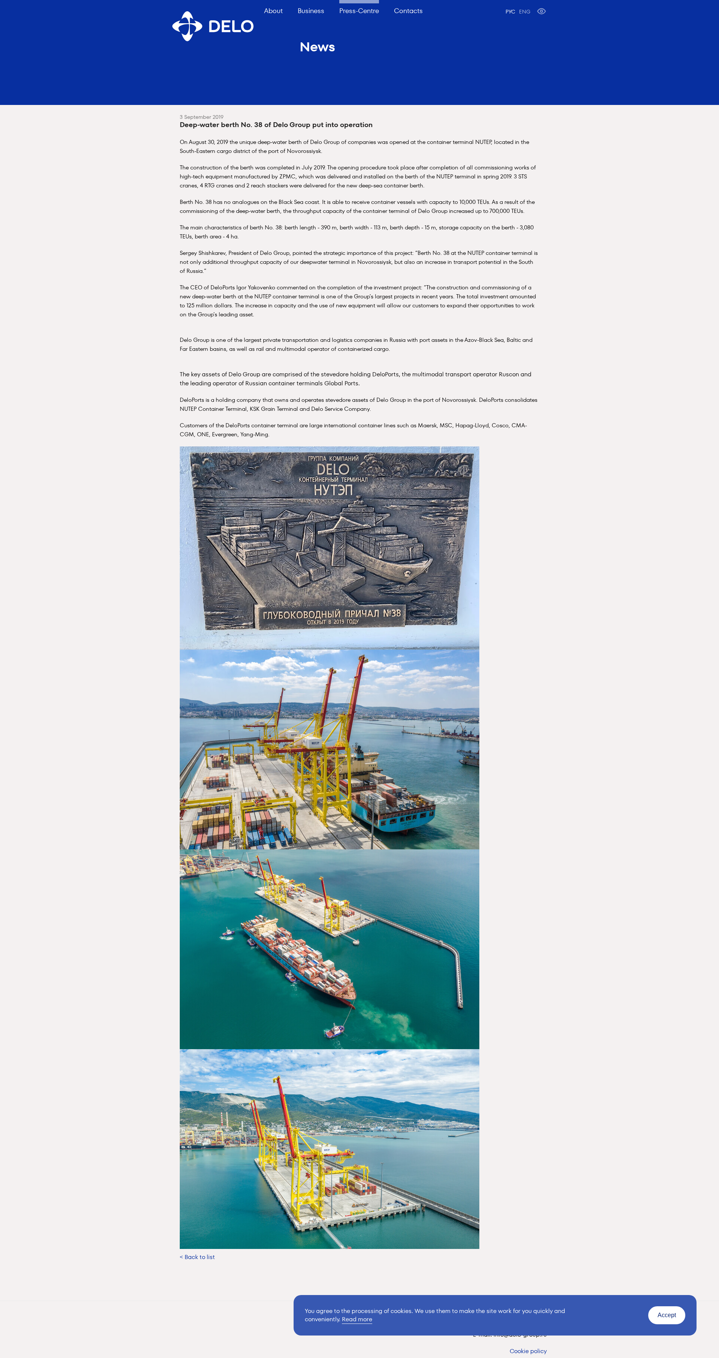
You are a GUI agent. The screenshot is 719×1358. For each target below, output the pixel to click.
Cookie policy (528, 1351)
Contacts (408, 10)
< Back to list (197, 1257)
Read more (357, 1319)
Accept (667, 1315)
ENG (524, 11)
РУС (510, 11)
